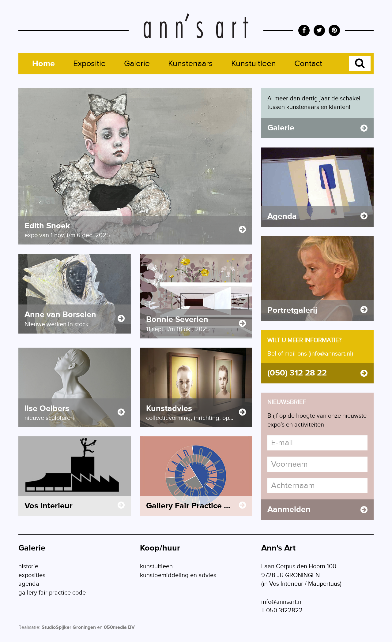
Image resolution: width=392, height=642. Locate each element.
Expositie (89, 64)
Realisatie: (29, 627)
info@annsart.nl (282, 602)
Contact (308, 64)
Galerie (137, 64)
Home (43, 64)
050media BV (119, 627)
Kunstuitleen (253, 64)
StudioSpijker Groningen (69, 627)
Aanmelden (289, 509)
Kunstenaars (190, 64)
